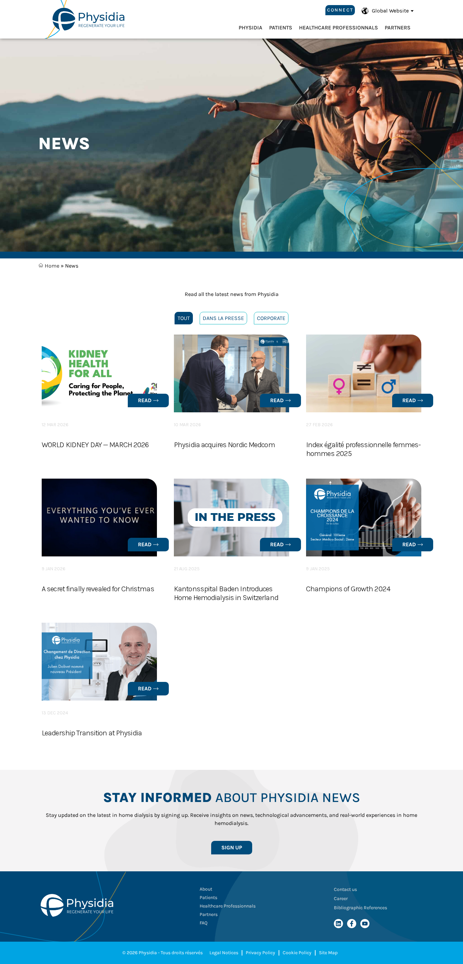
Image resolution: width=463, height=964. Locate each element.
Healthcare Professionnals (338, 27)
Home (51, 265)
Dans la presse (223, 318)
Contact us (345, 889)
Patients (280, 27)
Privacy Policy (260, 953)
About (206, 889)
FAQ (203, 923)
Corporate (271, 318)
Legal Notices (223, 953)
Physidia (250, 27)
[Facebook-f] (351, 923)
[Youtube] (364, 923)
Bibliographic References (360, 908)
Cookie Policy (297, 953)
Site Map (328, 953)
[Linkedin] (338, 923)
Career (341, 898)
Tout (184, 318)
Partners (397, 27)
